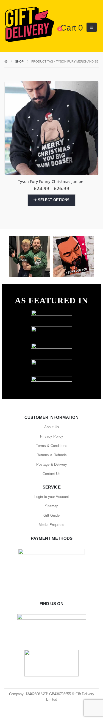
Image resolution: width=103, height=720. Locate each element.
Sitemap (51, 506)
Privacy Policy (51, 436)
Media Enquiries (51, 525)
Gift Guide (51, 515)
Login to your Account (51, 497)
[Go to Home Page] (5, 61)
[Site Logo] (29, 24)
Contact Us (51, 474)
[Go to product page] (51, 128)
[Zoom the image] (51, 313)
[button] (92, 27)
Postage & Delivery (51, 464)
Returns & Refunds (52, 455)
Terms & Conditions (51, 446)
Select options (53, 200)
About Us (51, 427)
